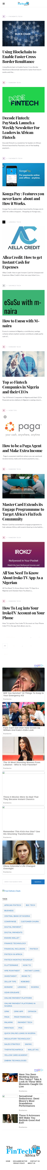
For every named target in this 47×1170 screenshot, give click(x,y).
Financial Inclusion (14, 949)
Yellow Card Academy (15, 1055)
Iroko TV (25, 976)
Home (8, 1161)
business (8, 911)
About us (31, 1163)
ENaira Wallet (11, 938)
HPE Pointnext (12, 971)
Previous (10, 637)
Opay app (18, 1011)
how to (27, 965)
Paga (6, 1017)
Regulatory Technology (17, 1039)
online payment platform (18, 998)
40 (14, 646)
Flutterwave (11, 965)
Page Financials (22, 1017)
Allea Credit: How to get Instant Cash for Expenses (22, 262)
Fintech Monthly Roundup (18, 960)
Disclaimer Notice (20, 1161)
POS (20, 1028)
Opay (6, 1011)
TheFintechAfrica (13, 1050)
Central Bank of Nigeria (17, 916)
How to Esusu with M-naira (20, 323)
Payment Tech (25, 1022)
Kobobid (25, 981)
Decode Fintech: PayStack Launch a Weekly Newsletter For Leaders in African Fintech (20, 127)
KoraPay (8, 987)
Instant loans (32, 971)
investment (10, 976)
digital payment (12, 927)
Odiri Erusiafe (11, 992)
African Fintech (12, 905)
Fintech (34, 949)
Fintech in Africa (13, 954)
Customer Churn (30, 921)
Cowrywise (10, 921)
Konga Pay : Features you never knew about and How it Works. (23, 198)
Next (6, 654)
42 (31, 646)
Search (38, 882)
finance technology (15, 943)
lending (22, 987)
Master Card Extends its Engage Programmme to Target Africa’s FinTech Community (23, 511)
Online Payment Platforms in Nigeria (19, 1004)
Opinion (32, 1011)
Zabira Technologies (15, 1060)
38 (39, 637)
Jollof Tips (10, 981)
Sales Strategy (12, 1044)
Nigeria (35, 987)
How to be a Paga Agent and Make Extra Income (22, 448)
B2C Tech (30, 905)
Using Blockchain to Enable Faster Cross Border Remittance (19, 56)
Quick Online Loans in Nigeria (19, 1033)
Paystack (9, 1028)
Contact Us (35, 1161)
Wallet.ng (33, 1050)
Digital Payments (13, 932)
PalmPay (8, 1022)
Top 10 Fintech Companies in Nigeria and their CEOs (20, 386)
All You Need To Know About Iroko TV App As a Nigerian (22, 577)
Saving (28, 1044)
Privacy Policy (19, 1163)
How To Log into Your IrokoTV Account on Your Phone (23, 612)
